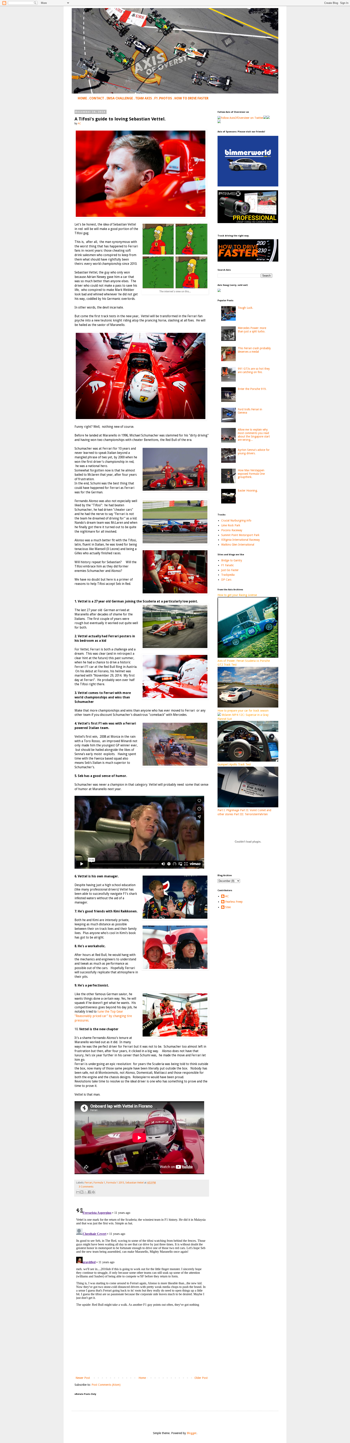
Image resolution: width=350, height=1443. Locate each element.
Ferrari (88, 1182)
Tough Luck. (245, 307)
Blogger (191, 1433)
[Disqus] (142, 1256)
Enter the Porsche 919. (252, 389)
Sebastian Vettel (134, 1182)
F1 (156, 98)
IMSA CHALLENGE (120, 98)
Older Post (201, 1377)
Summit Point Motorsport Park (240, 535)
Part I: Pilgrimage (228, 810)
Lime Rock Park (230, 525)
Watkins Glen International (237, 544)
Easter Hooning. (248, 490)
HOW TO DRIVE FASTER (191, 98)
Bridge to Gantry (231, 560)
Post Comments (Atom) (106, 1384)
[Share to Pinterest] (93, 1192)
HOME (82, 98)
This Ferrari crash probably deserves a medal (254, 350)
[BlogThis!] (82, 1192)
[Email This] (78, 1192)
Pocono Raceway (231, 530)
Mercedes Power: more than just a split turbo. (252, 329)
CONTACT (96, 98)
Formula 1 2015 (115, 1182)
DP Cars (226, 579)
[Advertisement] (142, 1342)
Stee (228, 907)
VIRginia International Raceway (240, 539)
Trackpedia (228, 574)
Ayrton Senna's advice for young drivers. (254, 451)
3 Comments (86, 1186)
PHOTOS (165, 98)
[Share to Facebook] (90, 1192)
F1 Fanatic (227, 565)
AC (227, 896)
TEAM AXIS (143, 98)
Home (142, 1377)
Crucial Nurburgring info (236, 520)
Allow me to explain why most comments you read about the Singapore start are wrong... (254, 434)
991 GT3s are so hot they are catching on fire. (254, 370)
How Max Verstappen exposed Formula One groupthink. (251, 474)
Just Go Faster (230, 570)
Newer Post (83, 1377)
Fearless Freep (234, 901)
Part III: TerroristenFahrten (251, 814)
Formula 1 (99, 1182)
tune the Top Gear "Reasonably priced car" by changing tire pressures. (103, 1016)
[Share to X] (86, 1192)
